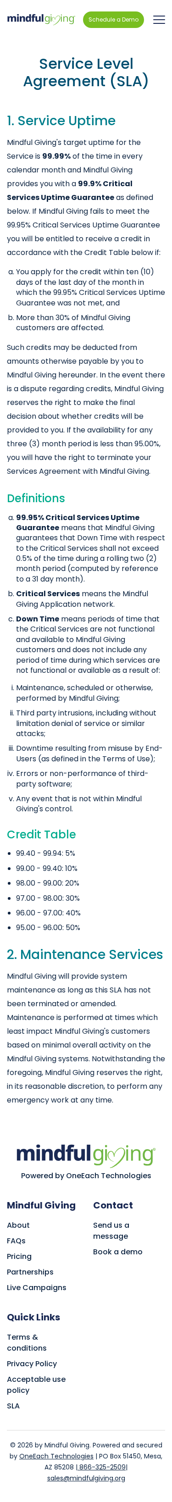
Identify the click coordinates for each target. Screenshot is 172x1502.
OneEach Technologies (56, 1456)
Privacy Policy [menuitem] (32, 1363)
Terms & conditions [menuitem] (27, 1342)
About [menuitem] (18, 1225)
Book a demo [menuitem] (118, 1252)
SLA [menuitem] (13, 1406)
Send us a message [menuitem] (111, 1231)
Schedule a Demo (114, 19)
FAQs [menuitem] (16, 1241)
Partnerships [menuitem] (30, 1272)
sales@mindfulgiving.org (86, 1478)
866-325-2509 (102, 1467)
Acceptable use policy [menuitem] (36, 1385)
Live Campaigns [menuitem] (37, 1287)
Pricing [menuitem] (19, 1256)
